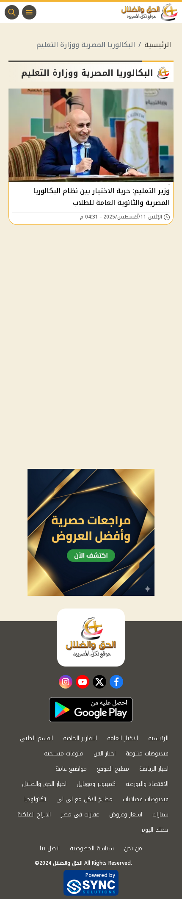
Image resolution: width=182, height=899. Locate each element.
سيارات (160, 814)
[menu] (29, 12)
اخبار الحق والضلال (44, 784)
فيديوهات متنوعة (147, 753)
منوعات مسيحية (63, 753)
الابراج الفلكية (34, 814)
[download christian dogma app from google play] (91, 709)
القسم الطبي (36, 738)
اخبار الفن (105, 753)
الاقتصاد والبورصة (147, 784)
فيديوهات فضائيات (145, 799)
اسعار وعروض (125, 814)
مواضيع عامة (71, 769)
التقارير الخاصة (80, 738)
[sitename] (91, 637)
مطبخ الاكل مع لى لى (84, 799)
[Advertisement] (91, 373)
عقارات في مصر (80, 814)
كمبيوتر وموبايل (96, 784)
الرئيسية (157, 45)
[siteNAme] (151, 12)
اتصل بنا (50, 848)
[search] (11, 12)
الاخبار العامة (122, 738)
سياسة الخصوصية (92, 848)
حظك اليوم (154, 829)
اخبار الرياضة (153, 769)
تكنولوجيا (34, 799)
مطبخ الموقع (113, 769)
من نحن (133, 848)
